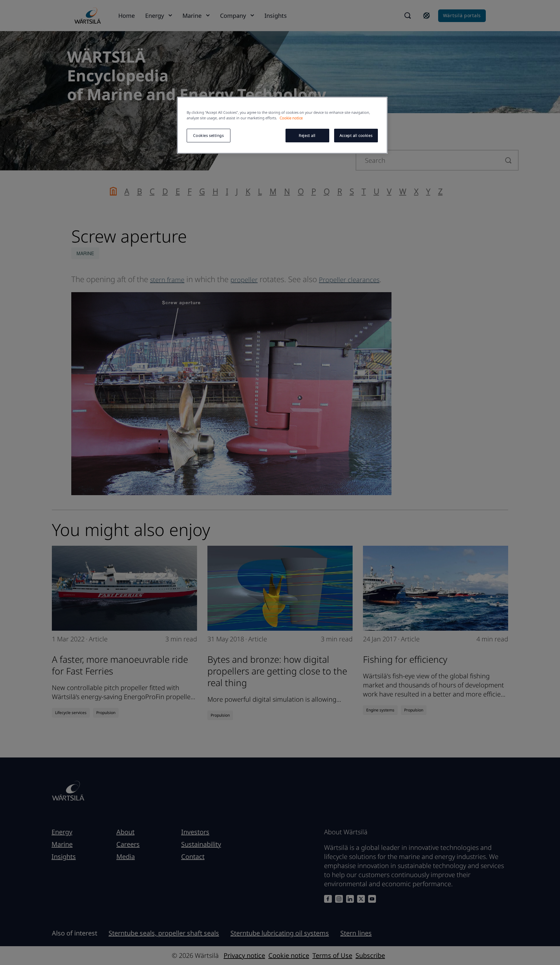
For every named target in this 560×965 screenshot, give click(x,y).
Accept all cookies (356, 135)
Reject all (307, 135)
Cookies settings (208, 135)
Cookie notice (291, 117)
